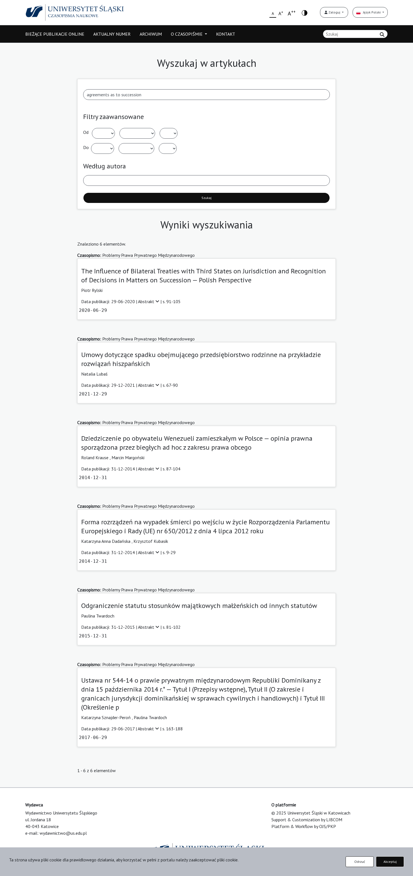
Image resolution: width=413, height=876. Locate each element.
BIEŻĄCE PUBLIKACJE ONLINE (54, 34)
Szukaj (206, 198)
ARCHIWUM (151, 34)
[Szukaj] (382, 34)
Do (86, 147)
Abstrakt (146, 301)
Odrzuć (359, 861)
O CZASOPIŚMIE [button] (187, 34)
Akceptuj (390, 861)
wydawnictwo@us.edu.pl (63, 833)
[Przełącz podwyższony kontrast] (304, 12)
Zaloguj (334, 12)
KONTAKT (225, 34)
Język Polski (371, 12)
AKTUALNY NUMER (112, 34)
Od (85, 132)
